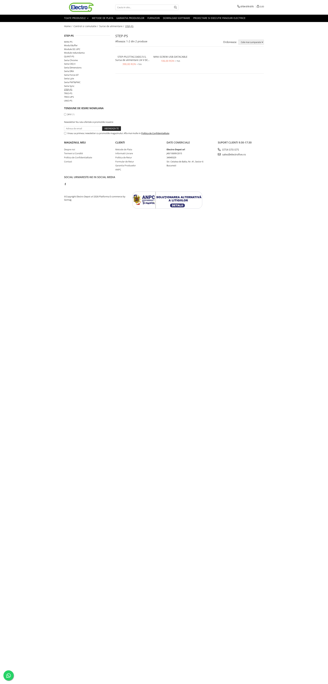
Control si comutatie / (86, 26)
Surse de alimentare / (112, 26)
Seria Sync (69, 86)
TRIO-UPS (69, 96)
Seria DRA (69, 71)
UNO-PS (68, 100)
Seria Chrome (71, 60)
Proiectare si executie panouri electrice (219, 18)
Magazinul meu (75, 142)
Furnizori (153, 18)
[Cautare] (175, 7)
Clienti (120, 142)
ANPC (118, 169)
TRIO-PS (68, 93)
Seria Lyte (69, 78)
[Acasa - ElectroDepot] (81, 7)
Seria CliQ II (70, 63)
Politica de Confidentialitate (155, 133)
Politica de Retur (123, 157)
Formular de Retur (124, 161)
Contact (68, 161)
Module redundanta (74, 52)
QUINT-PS (69, 56)
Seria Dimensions (72, 67)
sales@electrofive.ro (234, 154)
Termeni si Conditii (73, 153)
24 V (69, 114)
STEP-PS (68, 89)
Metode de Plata (102, 18)
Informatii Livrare (124, 153)
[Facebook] (65, 184)
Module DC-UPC (72, 49)
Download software (176, 18)
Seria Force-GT (71, 74)
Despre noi (69, 149)
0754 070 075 (230, 149)
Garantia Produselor (130, 18)
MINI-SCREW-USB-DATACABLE (170, 56)
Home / (68, 26)
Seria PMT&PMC (72, 82)
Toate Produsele (75, 18)
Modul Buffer (71, 45)
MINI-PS (68, 41)
